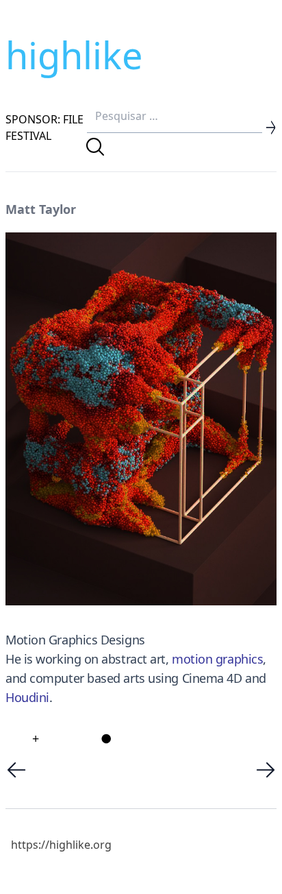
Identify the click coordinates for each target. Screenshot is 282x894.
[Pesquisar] (95, 147)
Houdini (27, 697)
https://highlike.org (61, 844)
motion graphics (217, 659)
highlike (73, 54)
